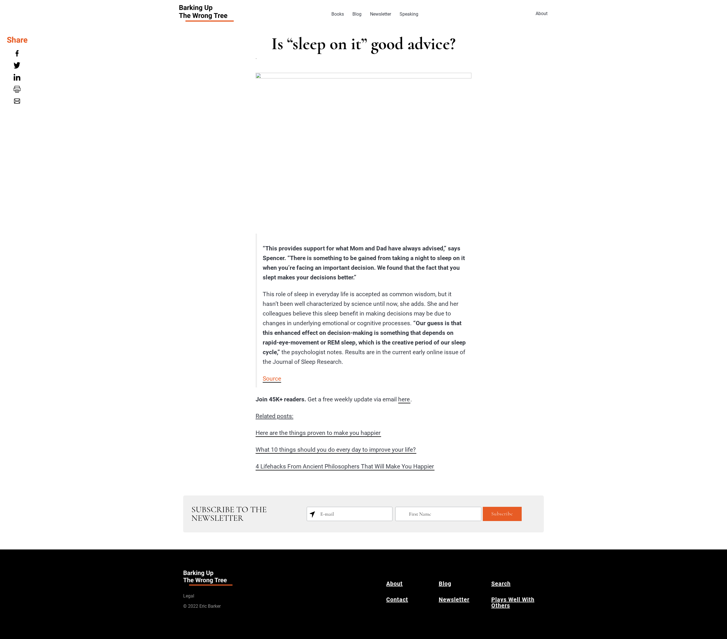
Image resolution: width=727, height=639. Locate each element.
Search (501, 583)
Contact (397, 599)
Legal (188, 596)
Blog (357, 14)
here (404, 399)
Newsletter (380, 14)
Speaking (409, 14)
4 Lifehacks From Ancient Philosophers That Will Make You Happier (345, 466)
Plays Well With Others (512, 602)
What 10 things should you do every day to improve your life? (336, 449)
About (542, 13)
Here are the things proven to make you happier (318, 433)
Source (272, 378)
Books (337, 14)
